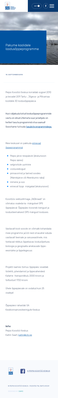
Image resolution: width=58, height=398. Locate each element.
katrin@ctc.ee (25, 335)
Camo (21, 391)
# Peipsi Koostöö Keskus (38, 371)
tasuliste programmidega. (39, 126)
